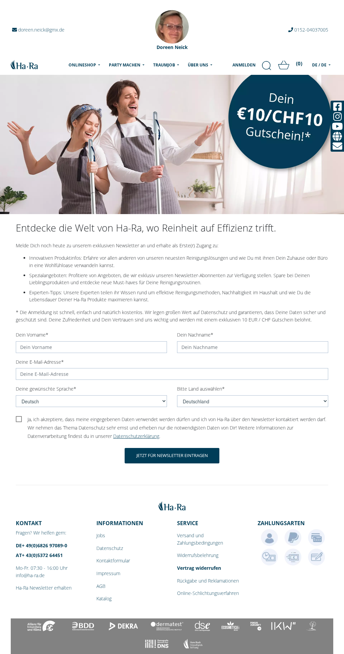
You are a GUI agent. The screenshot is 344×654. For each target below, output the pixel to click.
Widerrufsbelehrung (197, 555)
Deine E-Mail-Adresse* (40, 362)
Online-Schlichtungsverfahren (208, 593)
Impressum (108, 573)
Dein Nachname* (195, 335)
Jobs (100, 535)
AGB (100, 586)
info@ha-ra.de (30, 575)
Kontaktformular (113, 560)
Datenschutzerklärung (136, 436)
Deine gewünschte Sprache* (46, 389)
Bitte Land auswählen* (201, 389)
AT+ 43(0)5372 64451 (39, 555)
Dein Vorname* (32, 335)
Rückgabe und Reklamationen (208, 580)
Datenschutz (109, 548)
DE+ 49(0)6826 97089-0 (41, 545)
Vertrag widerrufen (199, 568)
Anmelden (244, 65)
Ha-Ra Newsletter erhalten (44, 588)
